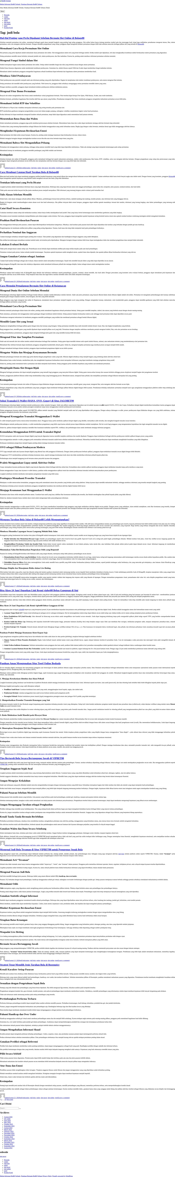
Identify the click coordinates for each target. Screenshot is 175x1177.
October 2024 (8, 1137)
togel (5, 26)
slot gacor (7, 22)
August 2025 (8, 1128)
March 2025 (8, 1130)
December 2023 (9, 1142)
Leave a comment (65, 168)
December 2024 (9, 1133)
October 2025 (8, 1124)
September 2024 (9, 1139)
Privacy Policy (47, 1176)
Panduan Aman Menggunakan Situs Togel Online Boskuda (30, 663)
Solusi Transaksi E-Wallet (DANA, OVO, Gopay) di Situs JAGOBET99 (37, 400)
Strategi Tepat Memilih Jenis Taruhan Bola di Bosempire (29, 964)
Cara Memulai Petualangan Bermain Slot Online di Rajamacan (33, 285)
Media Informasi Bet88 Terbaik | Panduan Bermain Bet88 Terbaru (21, 4)
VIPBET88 (3, 764)
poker (6, 20)
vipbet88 (21, 609)
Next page (9, 1099)
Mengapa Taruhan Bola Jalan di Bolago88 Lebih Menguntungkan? (34, 519)
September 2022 (9, 1146)
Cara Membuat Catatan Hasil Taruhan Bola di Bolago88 (29, 172)
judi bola (7, 18)
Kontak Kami (8, 28)
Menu (2, 11)
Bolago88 (141, 44)
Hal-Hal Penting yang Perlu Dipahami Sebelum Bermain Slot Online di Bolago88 (42, 38)
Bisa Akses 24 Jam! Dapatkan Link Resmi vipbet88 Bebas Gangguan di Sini (39, 590)
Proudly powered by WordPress (62, 1176)
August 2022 (8, 1148)
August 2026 (8, 1117)
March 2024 (8, 1140)
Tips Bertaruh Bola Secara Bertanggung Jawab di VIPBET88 (32, 758)
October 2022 (8, 1144)
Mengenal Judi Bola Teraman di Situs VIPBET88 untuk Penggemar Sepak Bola (41, 849)
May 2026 (7, 1122)
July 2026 (7, 1119)
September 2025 (9, 1126)
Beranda (6, 15)
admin (7, 168)
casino (6, 17)
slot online (7, 24)
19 (5, 1099)
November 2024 (9, 1135)
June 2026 (7, 1120)
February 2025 (8, 1131)
